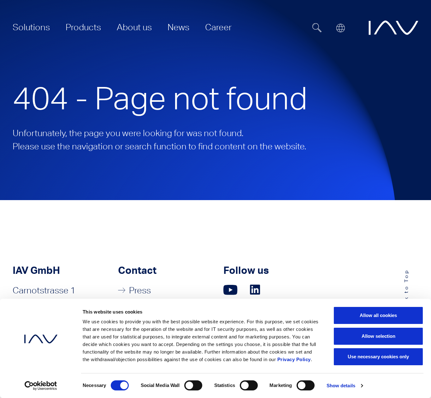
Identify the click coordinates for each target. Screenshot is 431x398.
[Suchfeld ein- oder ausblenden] (317, 27)
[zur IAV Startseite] (393, 27)
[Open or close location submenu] (340, 28)
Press (140, 290)
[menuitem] (31, 27)
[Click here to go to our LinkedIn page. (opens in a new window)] (256, 290)
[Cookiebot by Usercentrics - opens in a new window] (40, 385)
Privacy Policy (294, 359)
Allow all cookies (378, 315)
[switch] (193, 385)
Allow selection (378, 336)
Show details (341, 385)
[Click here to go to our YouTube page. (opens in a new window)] (230, 290)
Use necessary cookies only (378, 356)
